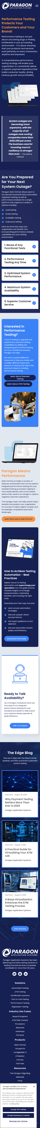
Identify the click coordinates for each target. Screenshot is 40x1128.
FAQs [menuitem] (20, 1081)
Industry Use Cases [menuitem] (20, 1011)
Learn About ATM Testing (18, 384)
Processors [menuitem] (20, 1024)
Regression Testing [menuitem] (20, 1006)
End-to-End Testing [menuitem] (20, 999)
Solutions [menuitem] (20, 982)
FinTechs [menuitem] (20, 1035)
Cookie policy (14, 1104)
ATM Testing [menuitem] (20, 992)
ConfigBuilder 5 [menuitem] (20, 1052)
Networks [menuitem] (20, 1027)
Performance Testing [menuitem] (20, 1003)
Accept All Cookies (18, 1109)
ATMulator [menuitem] (20, 1056)
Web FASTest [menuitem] (20, 1045)
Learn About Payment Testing (20, 377)
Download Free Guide (16, 638)
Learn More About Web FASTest (18, 519)
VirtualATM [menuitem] (20, 1048)
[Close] (34, 1086)
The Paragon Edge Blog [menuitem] (20, 1073)
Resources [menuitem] (20, 1068)
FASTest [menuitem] (20, 1060)
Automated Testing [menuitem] (20, 988)
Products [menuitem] (20, 1039)
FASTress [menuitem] (20, 1063)
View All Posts (20, 929)
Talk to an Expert (20, 725)
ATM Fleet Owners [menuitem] (20, 1020)
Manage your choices (18, 1121)
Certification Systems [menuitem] (20, 995)
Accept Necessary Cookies (18, 1115)
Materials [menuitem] (20, 1077)
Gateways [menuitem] (20, 1031)
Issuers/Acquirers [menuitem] (20, 1016)
